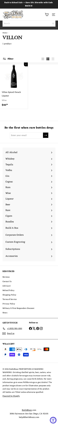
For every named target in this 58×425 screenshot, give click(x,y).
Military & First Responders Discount (18, 308)
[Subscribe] (45, 135)
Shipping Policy (9, 295)
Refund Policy (8, 290)
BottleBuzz (27, 410)
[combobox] (29, 24)
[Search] (53, 24)
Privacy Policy (9, 304)
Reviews (6, 277)
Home (5, 32)
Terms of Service (10, 299)
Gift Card (6, 286)
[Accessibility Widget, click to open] (53, 420)
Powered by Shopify (11, 396)
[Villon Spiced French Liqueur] (14, 85)
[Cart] (46, 14)
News (5, 312)
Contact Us (7, 281)
